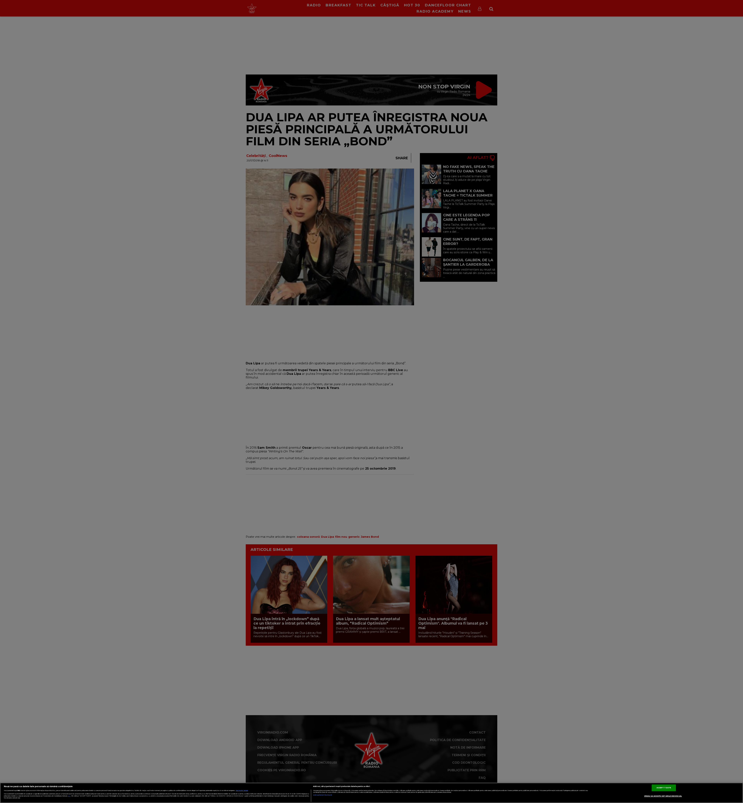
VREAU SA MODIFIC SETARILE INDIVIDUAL (663, 796)
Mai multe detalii (242, 790)
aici (69, 796)
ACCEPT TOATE (664, 788)
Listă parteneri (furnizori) (322, 795)
